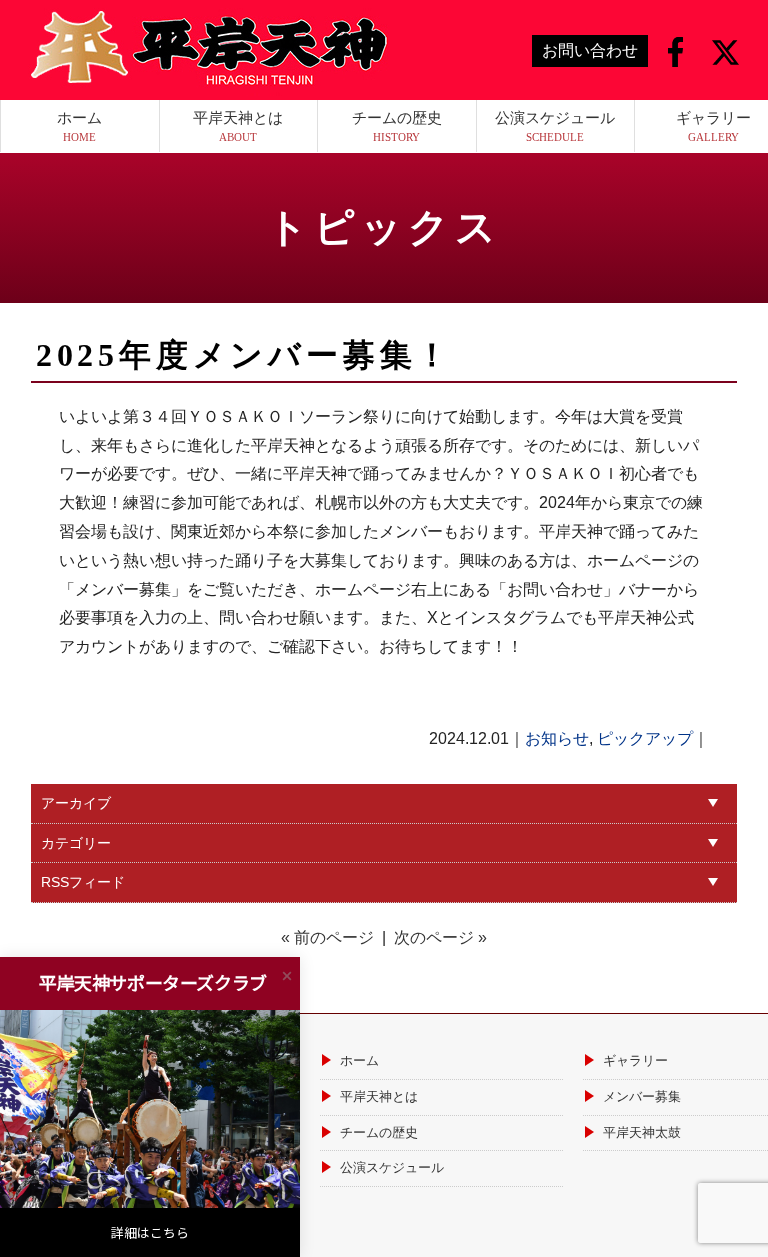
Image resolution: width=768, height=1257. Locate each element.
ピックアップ (645, 738)
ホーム (79, 126)
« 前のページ (327, 937)
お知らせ (557, 738)
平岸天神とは (238, 126)
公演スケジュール (555, 126)
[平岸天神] (204, 48)
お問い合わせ (590, 50)
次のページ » (440, 937)
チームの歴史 (397, 126)
